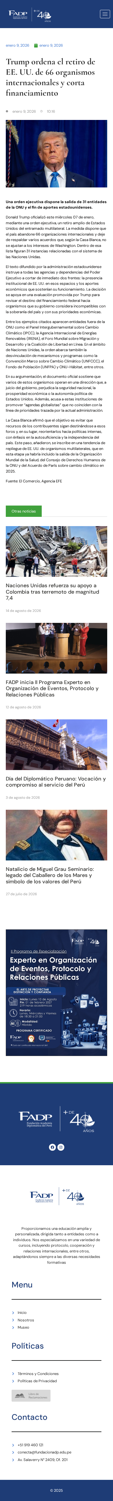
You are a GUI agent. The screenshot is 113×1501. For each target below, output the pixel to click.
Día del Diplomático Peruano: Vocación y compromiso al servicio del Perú (56, 782)
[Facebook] (52, 1147)
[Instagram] (60, 1147)
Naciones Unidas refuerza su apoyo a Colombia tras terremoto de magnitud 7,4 (52, 591)
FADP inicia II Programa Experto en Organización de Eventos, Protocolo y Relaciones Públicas (52, 688)
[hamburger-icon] (105, 14)
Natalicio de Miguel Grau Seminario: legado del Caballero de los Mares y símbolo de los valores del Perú (50, 875)
